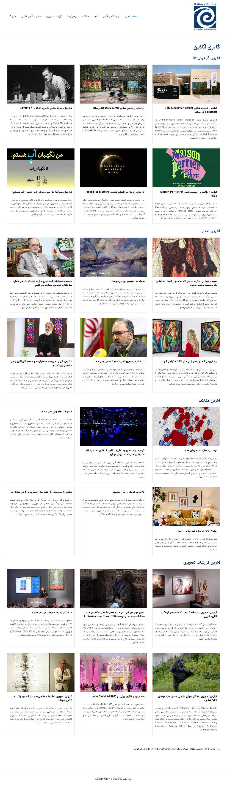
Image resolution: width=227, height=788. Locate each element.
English (13, 16)
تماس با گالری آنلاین (31, 16)
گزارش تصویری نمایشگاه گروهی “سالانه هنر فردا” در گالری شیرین (189, 615)
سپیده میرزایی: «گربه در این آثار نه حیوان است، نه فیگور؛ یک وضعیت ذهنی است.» (186, 283)
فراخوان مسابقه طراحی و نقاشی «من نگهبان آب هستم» (42, 192)
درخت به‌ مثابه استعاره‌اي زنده (201, 451)
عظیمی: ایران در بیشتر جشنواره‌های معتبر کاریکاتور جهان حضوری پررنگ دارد (41, 363)
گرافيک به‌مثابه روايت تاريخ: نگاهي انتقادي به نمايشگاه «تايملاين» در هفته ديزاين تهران (115, 453)
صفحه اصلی (131, 16)
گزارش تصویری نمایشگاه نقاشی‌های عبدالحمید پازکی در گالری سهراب (42, 699)
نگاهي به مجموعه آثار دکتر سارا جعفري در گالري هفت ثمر (41, 492)
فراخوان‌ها (72, 16)
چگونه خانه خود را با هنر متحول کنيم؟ (196, 531)
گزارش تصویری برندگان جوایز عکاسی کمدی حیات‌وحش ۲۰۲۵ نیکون (187, 699)
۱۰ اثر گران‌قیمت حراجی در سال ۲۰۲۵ (52, 613)
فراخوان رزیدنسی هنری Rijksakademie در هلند (119, 108)
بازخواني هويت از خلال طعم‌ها (129, 492)
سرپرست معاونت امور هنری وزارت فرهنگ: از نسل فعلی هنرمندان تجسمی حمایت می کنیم (42, 283)
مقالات (85, 16)
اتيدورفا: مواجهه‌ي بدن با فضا (56, 412)
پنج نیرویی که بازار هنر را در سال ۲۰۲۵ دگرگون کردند (189, 361)
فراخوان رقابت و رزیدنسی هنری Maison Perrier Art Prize (188, 194)
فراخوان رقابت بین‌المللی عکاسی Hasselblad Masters (115, 192)
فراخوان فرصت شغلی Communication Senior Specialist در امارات (191, 110)
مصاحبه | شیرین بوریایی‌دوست (128, 281)
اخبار (96, 16)
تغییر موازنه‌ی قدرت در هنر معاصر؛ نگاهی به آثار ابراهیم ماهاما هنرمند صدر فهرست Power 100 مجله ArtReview (114, 615)
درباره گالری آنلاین (111, 16)
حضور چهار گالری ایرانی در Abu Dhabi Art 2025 (119, 697)
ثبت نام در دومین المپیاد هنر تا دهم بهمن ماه (120, 361)
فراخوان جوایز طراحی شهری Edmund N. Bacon (46, 108)
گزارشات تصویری (54, 16)
